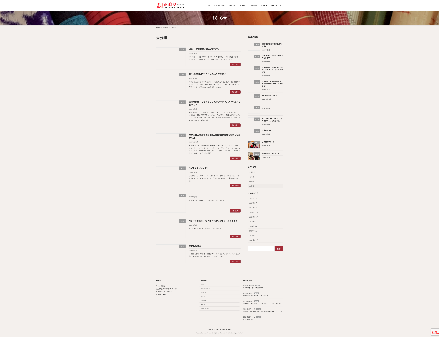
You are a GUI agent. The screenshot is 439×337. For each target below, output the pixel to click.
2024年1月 (253, 231)
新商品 (251, 181)
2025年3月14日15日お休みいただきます (207, 74)
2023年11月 (253, 240)
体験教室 (203, 301)
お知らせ (252, 172)
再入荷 (251, 177)
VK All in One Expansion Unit (234, 333)
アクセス (203, 305)
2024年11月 (253, 217)
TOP (202, 285)
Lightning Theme (219, 333)
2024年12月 (253, 212)
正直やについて (205, 289)
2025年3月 (253, 203)
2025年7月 (253, 198)
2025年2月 (253, 208)
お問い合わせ (205, 309)
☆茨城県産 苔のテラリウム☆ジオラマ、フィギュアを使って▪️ (272, 69)
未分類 (251, 186)
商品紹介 (203, 297)
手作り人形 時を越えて (270, 153)
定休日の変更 (195, 246)
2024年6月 (253, 226)
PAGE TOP (427, 325)
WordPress (207, 333)
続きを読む (235, 64)
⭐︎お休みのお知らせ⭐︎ (198, 167)
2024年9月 (253, 222)
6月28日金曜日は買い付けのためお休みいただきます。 (214, 220)
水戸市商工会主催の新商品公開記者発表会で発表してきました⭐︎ (272, 83)
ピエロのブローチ (268, 142)
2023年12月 (253, 235)
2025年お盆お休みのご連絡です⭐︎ (204, 49)
